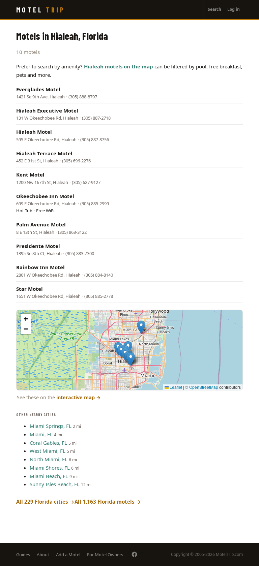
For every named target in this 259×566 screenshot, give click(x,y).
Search (214, 9)
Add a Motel (68, 555)
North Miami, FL (48, 459)
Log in (233, 9)
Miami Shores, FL (50, 467)
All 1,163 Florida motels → (108, 501)
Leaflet (175, 387)
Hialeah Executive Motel (47, 110)
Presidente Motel (38, 246)
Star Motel (29, 288)
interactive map (78, 397)
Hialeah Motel (34, 131)
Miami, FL (41, 434)
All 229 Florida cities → (45, 501)
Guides (23, 555)
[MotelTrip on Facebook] (134, 554)
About (43, 555)
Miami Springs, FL (50, 425)
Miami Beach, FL (49, 476)
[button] (130, 359)
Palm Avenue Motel (41, 224)
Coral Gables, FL (48, 442)
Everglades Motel (38, 89)
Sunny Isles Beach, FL (55, 484)
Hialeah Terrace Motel (44, 153)
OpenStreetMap (203, 387)
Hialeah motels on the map (118, 66)
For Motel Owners (105, 555)
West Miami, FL (47, 450)
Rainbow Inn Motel (40, 267)
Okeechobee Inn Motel (45, 196)
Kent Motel (30, 174)
